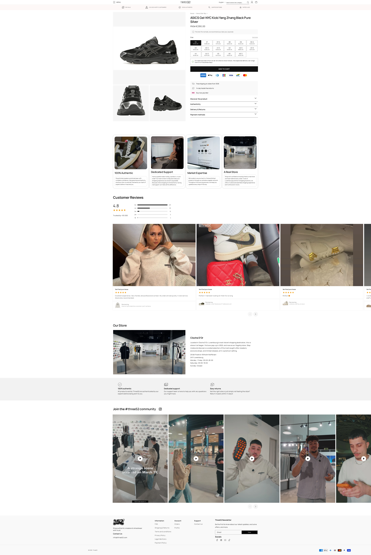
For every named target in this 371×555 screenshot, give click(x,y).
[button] (117, 2)
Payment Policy (160, 543)
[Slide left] (250, 314)
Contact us (198, 524)
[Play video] (140, 459)
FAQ (156, 524)
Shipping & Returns (162, 528)
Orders (177, 524)
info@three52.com (120, 537)
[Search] (248, 2)
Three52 (95, 550)
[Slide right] (255, 314)
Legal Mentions (160, 539)
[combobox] (237, 2)
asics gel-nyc (201, 13)
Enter (249, 532)
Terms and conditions (163, 532)
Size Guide (255, 37)
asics (192, 13)
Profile (177, 528)
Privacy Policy (160, 535)
